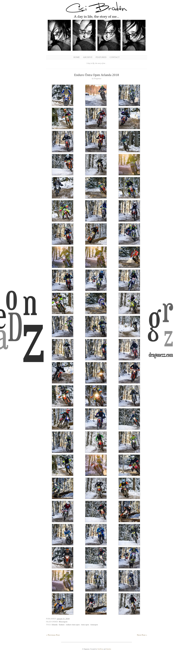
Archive (87, 57)
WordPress (100, 649)
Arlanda (54, 625)
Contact (115, 57)
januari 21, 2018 (63, 619)
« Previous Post (53, 635)
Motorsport (63, 622)
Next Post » (142, 635)
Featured (101, 57)
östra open (85, 625)
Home (76, 57)
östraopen (94, 625)
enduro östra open (73, 625)
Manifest (108, 649)
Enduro (62, 625)
